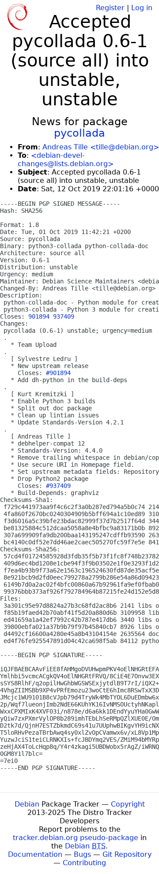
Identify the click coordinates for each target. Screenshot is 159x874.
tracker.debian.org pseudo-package (75, 837)
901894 (38, 316)
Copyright (128, 804)
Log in (141, 8)
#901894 (58, 372)
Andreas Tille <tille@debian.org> (100, 147)
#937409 (58, 485)
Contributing (84, 863)
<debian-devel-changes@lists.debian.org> (66, 159)
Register (110, 8)
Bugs (82, 854)
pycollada (79, 133)
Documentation (35, 854)
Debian (27, 804)
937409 (63, 316)
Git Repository (126, 854)
